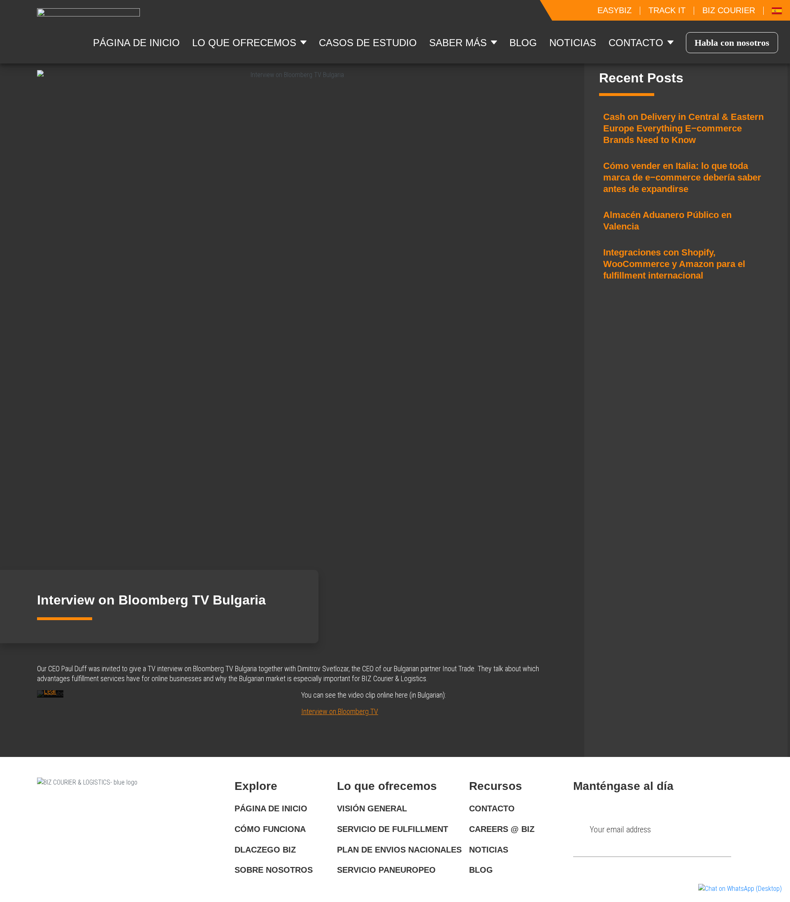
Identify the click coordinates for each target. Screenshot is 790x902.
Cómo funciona (270, 829)
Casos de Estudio (368, 42)
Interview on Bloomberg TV (339, 711)
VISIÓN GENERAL (372, 808)
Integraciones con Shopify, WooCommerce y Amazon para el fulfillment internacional (674, 264)
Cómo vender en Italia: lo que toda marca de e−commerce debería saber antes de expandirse (682, 177)
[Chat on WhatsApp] (740, 888)
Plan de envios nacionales (399, 849)
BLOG (481, 869)
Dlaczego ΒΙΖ (265, 849)
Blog (523, 42)
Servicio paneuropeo (386, 869)
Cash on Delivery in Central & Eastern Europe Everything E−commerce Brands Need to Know (683, 128)
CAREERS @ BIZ (501, 829)
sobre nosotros (274, 869)
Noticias (572, 42)
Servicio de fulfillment (392, 829)
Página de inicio (271, 808)
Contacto (492, 808)
